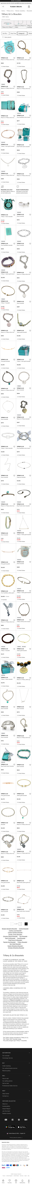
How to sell (5, 1078)
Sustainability (6, 1106)
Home (3, 11)
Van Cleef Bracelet (15, 944)
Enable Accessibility (16, 1)
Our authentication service (9, 1068)
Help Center (5, 1093)
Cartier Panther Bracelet (15, 933)
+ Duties (7, 596)
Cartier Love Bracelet (15, 931)
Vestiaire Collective (8, 1101)
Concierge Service (7, 1058)
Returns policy (6, 1071)
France (4, 1175)
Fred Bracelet (21, 938)
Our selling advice (7, 1081)
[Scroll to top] (26, 923)
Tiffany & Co (10, 11)
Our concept (5, 1055)
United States (16, 1175)
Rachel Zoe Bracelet (9, 942)
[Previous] (11, 923)
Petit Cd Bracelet (10, 938)
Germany (21, 1175)
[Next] (20, 923)
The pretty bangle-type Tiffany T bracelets (15, 1040)
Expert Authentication (22, 189)
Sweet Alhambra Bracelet (15, 946)
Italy (28, 1175)
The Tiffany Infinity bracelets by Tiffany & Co (15, 1037)
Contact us (5, 1096)
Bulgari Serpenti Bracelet (9, 929)
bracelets (9, 983)
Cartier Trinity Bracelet (15, 934)
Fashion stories (6, 1113)
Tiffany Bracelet (22, 942)
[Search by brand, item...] (3, 6)
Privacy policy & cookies (15, 1137)
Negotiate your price (6, 189)
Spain (25, 1175)
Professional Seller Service (9, 1086)
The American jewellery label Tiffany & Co (13, 964)
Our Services (6, 1052)
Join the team (6, 1111)
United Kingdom (9, 1175)
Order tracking (6, 1066)
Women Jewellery (20, 11)
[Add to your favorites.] (14, 58)
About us (4, 1104)
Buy (3, 1063)
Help (3, 1090)
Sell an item (5, 1083)
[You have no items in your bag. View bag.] (29, 7)
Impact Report (6, 1109)
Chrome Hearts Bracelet (10, 936)
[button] (29, 7)
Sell (3, 1075)
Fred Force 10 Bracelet (15, 940)
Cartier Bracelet (23, 929)
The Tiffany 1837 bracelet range (12, 1039)
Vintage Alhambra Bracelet (16, 948)
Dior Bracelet (23, 936)
